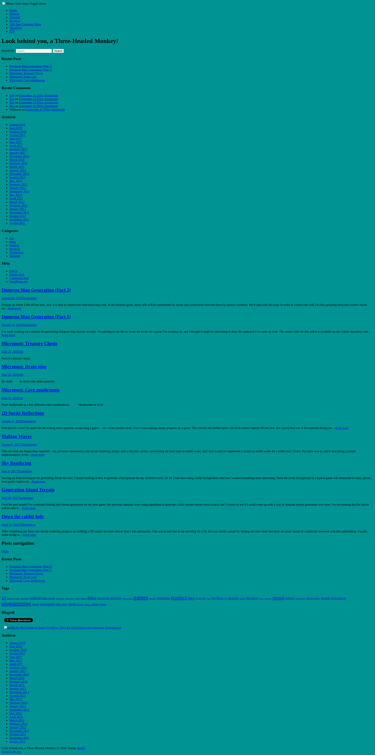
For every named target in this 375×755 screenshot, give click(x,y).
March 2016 (16, 159)
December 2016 (19, 156)
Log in (13, 271)
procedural (338, 598)
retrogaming (47, 604)
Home (13, 10)
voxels (102, 604)
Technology (16, 252)
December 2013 (19, 174)
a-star (17, 598)
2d (4, 598)
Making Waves (16, 436)
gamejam (115, 598)
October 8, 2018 (12, 421)
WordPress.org (18, 281)
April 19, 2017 (11, 524)
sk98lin (64, 605)
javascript (200, 598)
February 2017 (18, 149)
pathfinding (300, 598)
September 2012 (19, 191)
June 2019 (15, 128)
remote (35, 604)
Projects (14, 13)
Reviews (14, 20)
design (84, 598)
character (60, 598)
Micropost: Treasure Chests (26, 73)
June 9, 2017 (9, 471)
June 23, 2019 (10, 374)
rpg (58, 604)
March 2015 (16, 166)
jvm (213, 598)
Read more (14, 308)
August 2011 (17, 223)
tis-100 (80, 605)
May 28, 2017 (10, 498)
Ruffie (81, 748)
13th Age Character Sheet (25, 24)
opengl (278, 598)
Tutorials (14, 17)
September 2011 (19, 219)
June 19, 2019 (10, 398)
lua (225, 598)
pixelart (325, 598)
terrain (72, 604)
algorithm (24, 598)
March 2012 (16, 202)
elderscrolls (103, 598)
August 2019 (17, 124)
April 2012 (16, 198)
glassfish (152, 598)
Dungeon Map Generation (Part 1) (30, 69)
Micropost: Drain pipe (23, 76)
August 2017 (17, 135)
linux (220, 598)
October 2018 (17, 131)
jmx (208, 598)
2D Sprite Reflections (23, 413)
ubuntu (87, 605)
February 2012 (18, 205)
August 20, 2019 (12, 298)
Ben (11, 95)
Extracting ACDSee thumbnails (38, 95)
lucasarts (233, 598)
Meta (12, 242)
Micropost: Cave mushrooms (27, 80)
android (35, 598)
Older (5, 551)
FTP (12, 31)
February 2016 (18, 163)
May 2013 (15, 181)
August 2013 (17, 177)
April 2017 (16, 145)
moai (261, 598)
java (191, 598)
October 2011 (17, 216)
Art (11, 238)
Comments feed (19, 278)
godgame (163, 598)
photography (313, 598)
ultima (94, 604)
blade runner (48, 598)
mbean (242, 598)
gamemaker (127, 598)
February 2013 (18, 184)
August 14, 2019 (12, 325)
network (268, 598)
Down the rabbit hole (23, 516)
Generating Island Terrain (28, 489)
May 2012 (15, 195)
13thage (10, 598)
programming (16, 603)
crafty (77, 598)
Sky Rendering (16, 463)
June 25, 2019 (10, 351)
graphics (179, 597)
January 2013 (17, 188)
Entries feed (16, 274)
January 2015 (17, 170)
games (140, 597)
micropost (252, 598)
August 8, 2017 (11, 444)
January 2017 (17, 152)
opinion (289, 598)
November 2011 (19, 212)
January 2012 (17, 209)
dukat (91, 598)
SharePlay (15, 28)
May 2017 (15, 142)
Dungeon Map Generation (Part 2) (30, 66)
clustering (69, 598)
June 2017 (15, 138)
